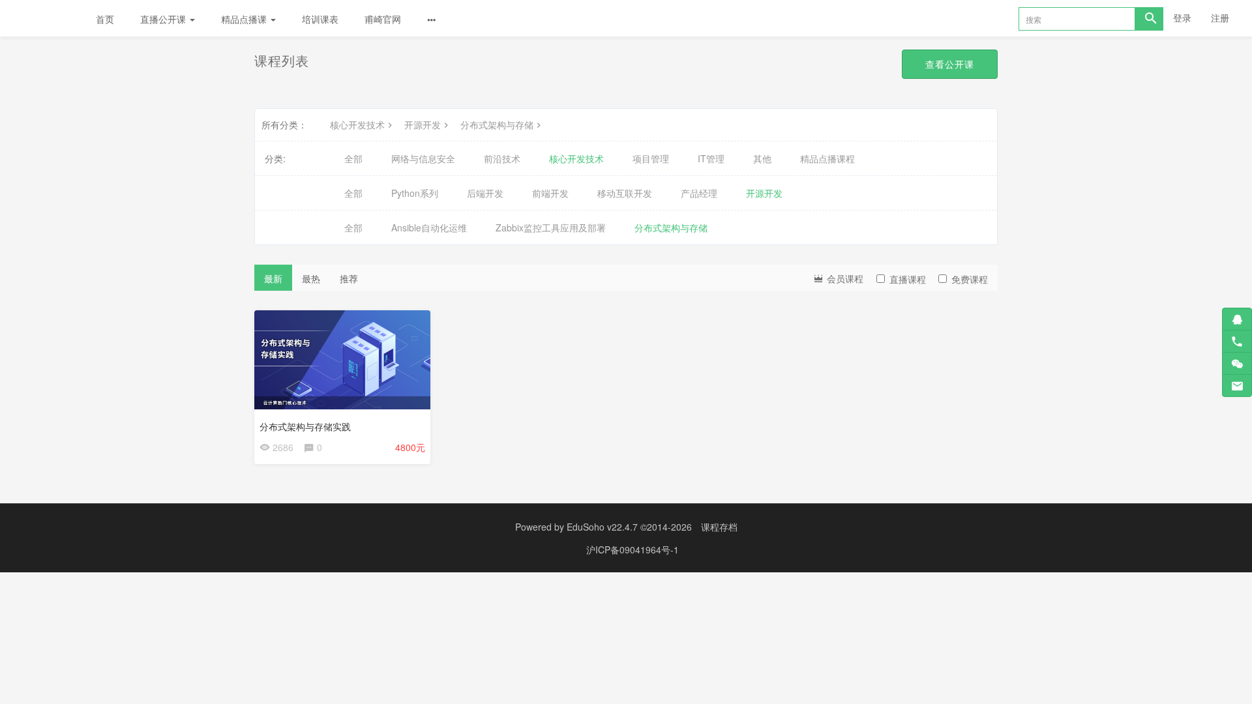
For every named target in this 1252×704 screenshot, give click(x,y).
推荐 (349, 278)
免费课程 (969, 279)
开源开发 (422, 124)
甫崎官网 (383, 18)
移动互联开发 (624, 192)
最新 (273, 278)
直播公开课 (164, 18)
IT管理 (711, 158)
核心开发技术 (357, 124)
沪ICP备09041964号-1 (632, 549)
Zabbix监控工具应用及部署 (551, 227)
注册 (1220, 17)
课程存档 (719, 526)
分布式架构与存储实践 (305, 426)
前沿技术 (502, 158)
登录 (1182, 17)
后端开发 (485, 192)
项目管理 (651, 158)
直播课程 (907, 279)
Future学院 (41, 18)
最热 (311, 278)
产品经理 (699, 192)
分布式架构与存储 (496, 124)
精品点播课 (245, 18)
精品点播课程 (827, 158)
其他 (762, 158)
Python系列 (414, 192)
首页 (105, 18)
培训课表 (320, 18)
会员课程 (843, 278)
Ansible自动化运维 (429, 227)
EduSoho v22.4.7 (602, 526)
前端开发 (550, 192)
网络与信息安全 (423, 158)
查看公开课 (949, 63)
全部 (353, 158)
